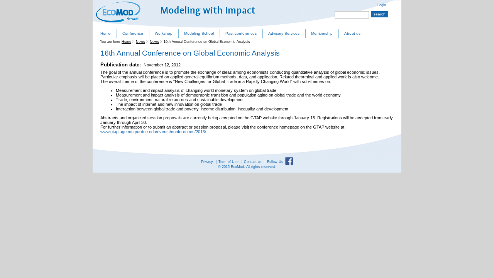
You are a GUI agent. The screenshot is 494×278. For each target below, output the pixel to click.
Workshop (164, 33)
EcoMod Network (118, 12)
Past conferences (241, 33)
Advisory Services (283, 33)
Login (381, 5)
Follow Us (275, 162)
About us (352, 33)
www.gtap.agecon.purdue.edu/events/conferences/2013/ (153, 131)
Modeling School (199, 33)
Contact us (253, 162)
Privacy (207, 162)
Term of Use (228, 162)
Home (105, 33)
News (140, 42)
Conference (132, 33)
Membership (322, 33)
